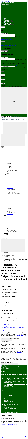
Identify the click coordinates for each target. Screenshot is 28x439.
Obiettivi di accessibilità (9, 405)
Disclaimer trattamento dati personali (10, 424)
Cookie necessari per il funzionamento (10, 358)
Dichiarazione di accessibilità (11, 404)
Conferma (8, 116)
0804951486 (9, 379)
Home (5, 252)
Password (17, 36)
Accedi (2, 27)
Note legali (6, 400)
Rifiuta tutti (13, 338)
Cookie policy (7, 398)
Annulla (3, 116)
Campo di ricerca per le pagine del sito (10, 237)
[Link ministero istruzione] (7, 2)
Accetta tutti (6, 340)
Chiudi (2, 75)
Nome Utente (18, 35)
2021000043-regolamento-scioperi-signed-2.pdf (15, 327)
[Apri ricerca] (15, 128)
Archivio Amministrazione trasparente (13, 253)
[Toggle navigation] (13, 140)
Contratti (6, 256)
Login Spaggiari (14, 65)
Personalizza (4, 338)
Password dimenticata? (6, 39)
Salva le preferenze (12, 364)
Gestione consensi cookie (10, 408)
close (2, 147)
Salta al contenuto (5, 1)
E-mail (17, 59)
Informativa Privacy (8, 401)
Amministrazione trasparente (11, 410)
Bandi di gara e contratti (9, 255)
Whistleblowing (8, 407)
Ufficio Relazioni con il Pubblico (12, 403)
